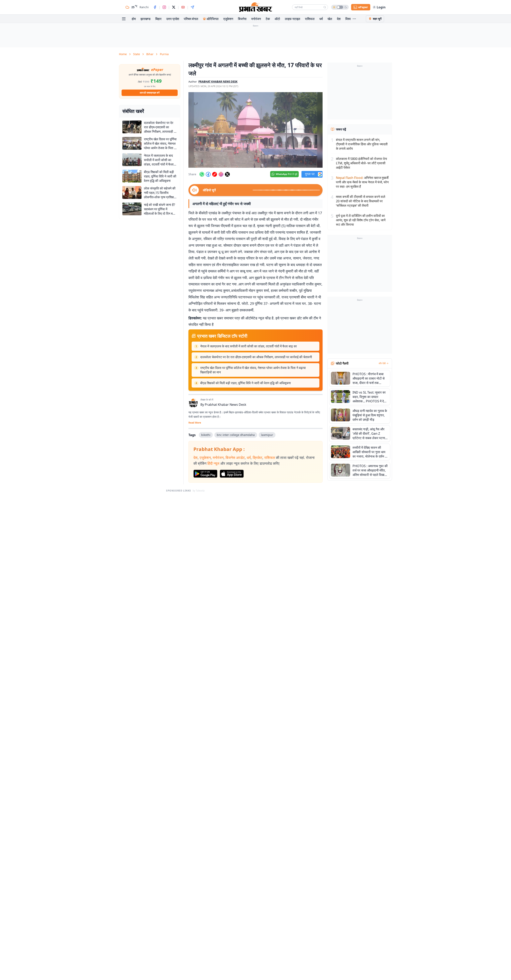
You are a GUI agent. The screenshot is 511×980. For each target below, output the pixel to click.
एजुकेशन (228, 19)
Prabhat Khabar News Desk (225, 404)
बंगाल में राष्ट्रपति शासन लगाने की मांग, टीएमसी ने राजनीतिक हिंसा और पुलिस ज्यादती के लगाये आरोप (362, 144)
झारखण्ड (146, 19)
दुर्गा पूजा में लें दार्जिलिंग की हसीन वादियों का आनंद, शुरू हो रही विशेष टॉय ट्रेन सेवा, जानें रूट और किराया (360, 220)
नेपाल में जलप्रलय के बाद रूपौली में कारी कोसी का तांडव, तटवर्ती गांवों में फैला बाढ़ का (248, 346)
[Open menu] (124, 19)
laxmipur (267, 435)
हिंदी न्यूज (213, 463)
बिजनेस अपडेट (235, 457)
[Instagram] (164, 7)
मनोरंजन (256, 19)
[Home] (255, 7)
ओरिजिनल (213, 19)
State (136, 54)
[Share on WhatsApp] (201, 174)
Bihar (149, 54)
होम (134, 19)
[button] (255, 130)
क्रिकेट (257, 457)
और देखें (382, 363)
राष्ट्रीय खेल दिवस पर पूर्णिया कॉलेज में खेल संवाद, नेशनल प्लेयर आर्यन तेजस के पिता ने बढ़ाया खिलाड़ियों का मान (253, 370)
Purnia (164, 54)
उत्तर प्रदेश (172, 19)
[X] (174, 7)
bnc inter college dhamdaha (236, 435)
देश (339, 19)
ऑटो (277, 19)
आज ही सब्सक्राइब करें (149, 92)
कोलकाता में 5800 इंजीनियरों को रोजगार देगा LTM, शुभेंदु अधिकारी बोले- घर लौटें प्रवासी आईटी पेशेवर (361, 163)
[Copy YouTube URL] (214, 174)
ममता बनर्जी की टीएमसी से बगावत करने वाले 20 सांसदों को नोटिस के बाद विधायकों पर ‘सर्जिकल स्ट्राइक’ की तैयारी (360, 201)
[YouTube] (183, 7)
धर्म (321, 19)
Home (123, 54)
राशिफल (310, 19)
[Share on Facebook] (208, 174)
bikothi (205, 435)
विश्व (348, 19)
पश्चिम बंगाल (191, 19)
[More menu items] (354, 19)
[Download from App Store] (232, 474)
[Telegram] (192, 7)
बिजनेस (242, 19)
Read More (194, 422)
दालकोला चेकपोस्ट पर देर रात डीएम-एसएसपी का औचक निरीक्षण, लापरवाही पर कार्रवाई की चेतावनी (256, 357)
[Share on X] (227, 174)
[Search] (325, 7)
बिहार (158, 19)
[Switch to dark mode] (340, 7)
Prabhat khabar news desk (218, 81)
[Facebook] (155, 7)
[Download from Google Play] (205, 474)
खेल (330, 19)
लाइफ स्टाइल (292, 19)
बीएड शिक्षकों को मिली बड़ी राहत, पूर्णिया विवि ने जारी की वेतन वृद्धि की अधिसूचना (245, 383)
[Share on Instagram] (221, 174)
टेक (268, 19)
